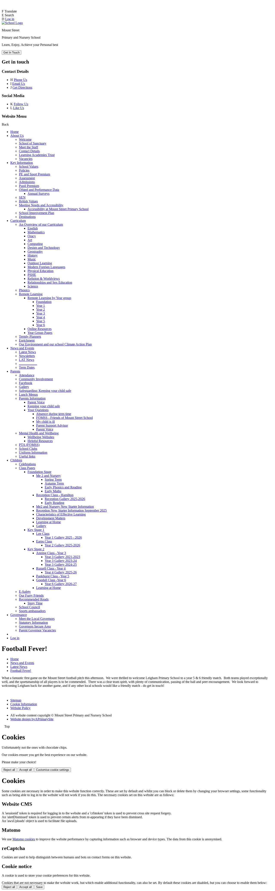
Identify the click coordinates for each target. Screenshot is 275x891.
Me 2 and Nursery (48, 475)
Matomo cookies (23, 839)
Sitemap (15, 700)
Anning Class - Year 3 (51, 553)
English (33, 228)
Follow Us (21, 104)
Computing (35, 244)
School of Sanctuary (32, 143)
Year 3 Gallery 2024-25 (61, 564)
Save (39, 887)
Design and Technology (44, 247)
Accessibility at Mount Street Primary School (58, 209)
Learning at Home (48, 522)
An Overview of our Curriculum (41, 224)
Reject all (9, 769)
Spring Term (53, 479)
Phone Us (20, 80)
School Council (29, 607)
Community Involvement (36, 379)
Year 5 (40, 321)
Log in (9, 19)
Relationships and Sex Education (50, 282)
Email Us (18, 83)
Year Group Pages (40, 333)
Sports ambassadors (32, 611)
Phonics (24, 290)
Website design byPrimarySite (31, 719)
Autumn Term (54, 483)
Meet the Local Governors (37, 618)
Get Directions (22, 87)
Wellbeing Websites (41, 437)
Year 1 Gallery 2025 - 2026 (63, 537)
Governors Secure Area (35, 626)
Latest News (27, 352)
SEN (22, 197)
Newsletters (27, 356)
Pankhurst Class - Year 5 (52, 576)
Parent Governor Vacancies (37, 630)
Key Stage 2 (36, 549)
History (33, 255)
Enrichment (27, 340)
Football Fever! (20, 670)
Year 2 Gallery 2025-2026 (62, 545)
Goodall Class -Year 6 (51, 580)
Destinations (27, 217)
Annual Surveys (38, 193)
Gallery (24, 387)
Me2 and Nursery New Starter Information (65, 506)
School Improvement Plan (36, 213)
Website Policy (20, 708)
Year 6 (40, 325)
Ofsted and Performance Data (39, 190)
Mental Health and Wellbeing (39, 433)
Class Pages (27, 468)
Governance (18, 615)
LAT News (26, 360)
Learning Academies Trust (37, 155)
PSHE (32, 275)
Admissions (27, 182)
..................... (28, 363)
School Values (28, 166)
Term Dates (27, 367)
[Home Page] (12, 23)
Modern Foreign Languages (46, 267)
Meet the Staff (28, 147)
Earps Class (44, 541)
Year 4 (40, 317)
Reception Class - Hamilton (54, 495)
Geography (35, 251)
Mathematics (36, 232)
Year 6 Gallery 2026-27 (61, 584)
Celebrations (27, 464)
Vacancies (25, 159)
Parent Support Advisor (52, 425)
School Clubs (28, 448)
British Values (28, 201)
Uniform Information (33, 452)
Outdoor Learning (40, 263)
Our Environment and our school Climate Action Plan (55, 344)
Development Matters (50, 518)
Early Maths (53, 491)
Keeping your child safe (44, 406)
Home (14, 132)
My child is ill (45, 421)
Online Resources (40, 329)
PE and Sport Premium (34, 174)
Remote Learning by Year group (49, 298)
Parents (15, 371)
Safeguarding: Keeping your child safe (45, 390)
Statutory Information (33, 622)
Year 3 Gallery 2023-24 (61, 561)
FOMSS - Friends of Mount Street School (64, 418)
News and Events (22, 348)
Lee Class (42, 533)
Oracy (32, 236)
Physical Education (40, 271)
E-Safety (25, 591)
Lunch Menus (28, 394)
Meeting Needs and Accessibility (41, 205)
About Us (17, 135)
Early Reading (54, 503)
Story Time (35, 603)
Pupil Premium (29, 186)
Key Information (21, 162)
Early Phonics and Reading (63, 487)
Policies (24, 170)
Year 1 (40, 305)
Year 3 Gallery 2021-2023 (62, 557)
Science (33, 286)
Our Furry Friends (31, 595)
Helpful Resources (40, 441)
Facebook (25, 383)
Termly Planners (30, 336)
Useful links (27, 456)
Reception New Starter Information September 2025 (71, 510)
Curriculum (18, 220)
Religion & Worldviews (44, 278)
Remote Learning (31, 294)
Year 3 (40, 313)
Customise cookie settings (52, 769)
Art (30, 240)
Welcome (25, 139)
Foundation (44, 302)
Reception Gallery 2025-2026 (65, 499)
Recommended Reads (34, 599)
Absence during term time (53, 414)
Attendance (26, 375)
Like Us (18, 108)
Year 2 (40, 309)
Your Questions (38, 410)
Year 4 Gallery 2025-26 (61, 572)
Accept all (25, 769)
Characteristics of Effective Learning (61, 514)
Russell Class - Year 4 (51, 568)
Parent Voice (36, 402)
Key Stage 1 (36, 530)
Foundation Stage (39, 472)
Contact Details (29, 151)
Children (16, 460)
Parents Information (32, 398)
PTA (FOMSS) (29, 445)
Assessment (27, 178)
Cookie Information (23, 704)
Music (32, 259)
